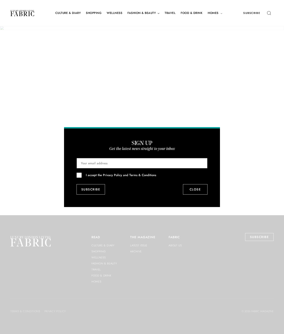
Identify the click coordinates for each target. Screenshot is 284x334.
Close (195, 189)
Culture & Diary (68, 13)
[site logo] (22, 13)
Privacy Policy (112, 175)
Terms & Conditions (142, 175)
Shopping (93, 13)
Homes (213, 13)
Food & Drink (192, 13)
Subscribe (251, 13)
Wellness (114, 13)
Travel (170, 13)
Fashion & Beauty (141, 13)
